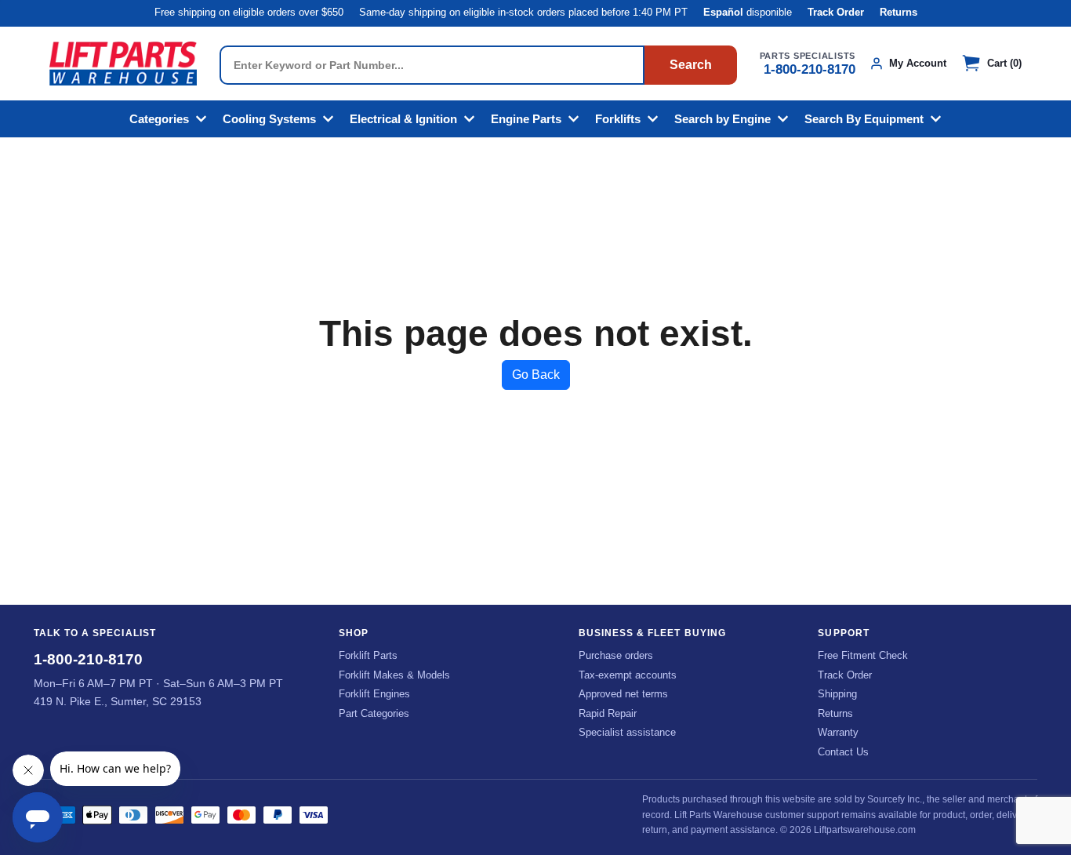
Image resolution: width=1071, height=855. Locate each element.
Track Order (836, 12)
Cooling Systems (269, 119)
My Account (917, 63)
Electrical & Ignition (403, 119)
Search (691, 64)
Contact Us (843, 752)
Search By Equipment (864, 119)
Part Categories (374, 713)
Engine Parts (526, 119)
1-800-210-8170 (809, 69)
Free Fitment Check (863, 655)
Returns (898, 12)
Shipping (837, 694)
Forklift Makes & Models (394, 675)
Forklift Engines (374, 694)
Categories (159, 119)
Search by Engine (722, 119)
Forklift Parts (368, 655)
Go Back (536, 374)
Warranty (838, 732)
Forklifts (618, 119)
